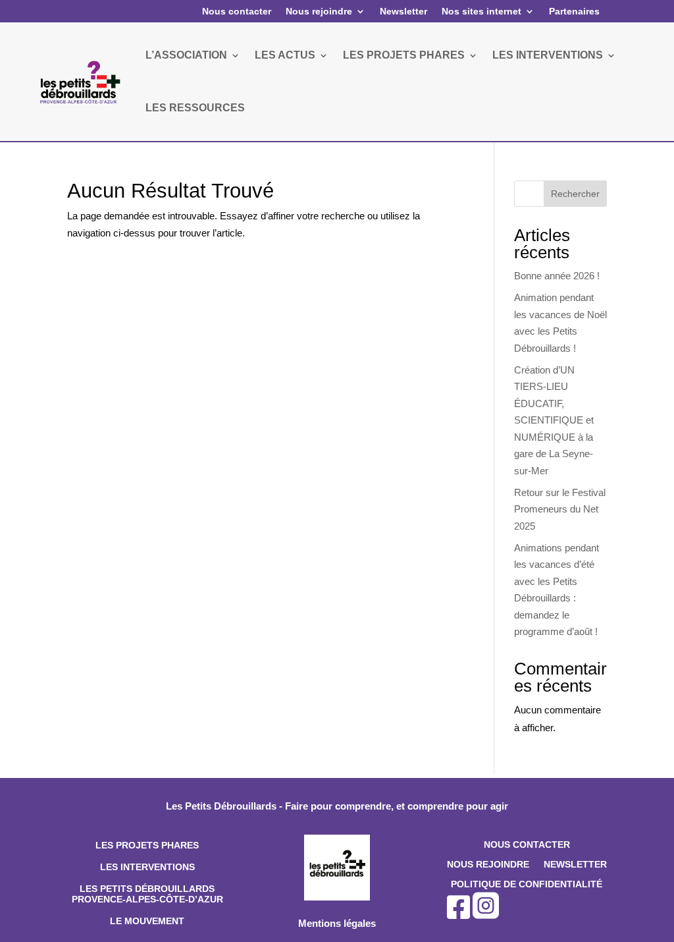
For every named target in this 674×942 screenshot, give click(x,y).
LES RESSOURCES (195, 107)
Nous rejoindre (319, 11)
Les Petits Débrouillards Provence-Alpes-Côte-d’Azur (147, 894)
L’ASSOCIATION (186, 55)
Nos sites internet (481, 11)
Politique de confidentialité (526, 884)
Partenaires (574, 11)
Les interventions (147, 867)
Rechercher (575, 193)
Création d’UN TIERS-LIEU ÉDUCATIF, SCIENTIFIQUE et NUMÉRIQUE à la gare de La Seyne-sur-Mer (554, 420)
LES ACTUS (285, 55)
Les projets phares (147, 845)
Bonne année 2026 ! (557, 275)
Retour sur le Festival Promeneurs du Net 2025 (560, 509)
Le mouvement (147, 921)
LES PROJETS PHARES (404, 55)
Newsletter (403, 11)
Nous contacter (236, 11)
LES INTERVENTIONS (547, 55)
